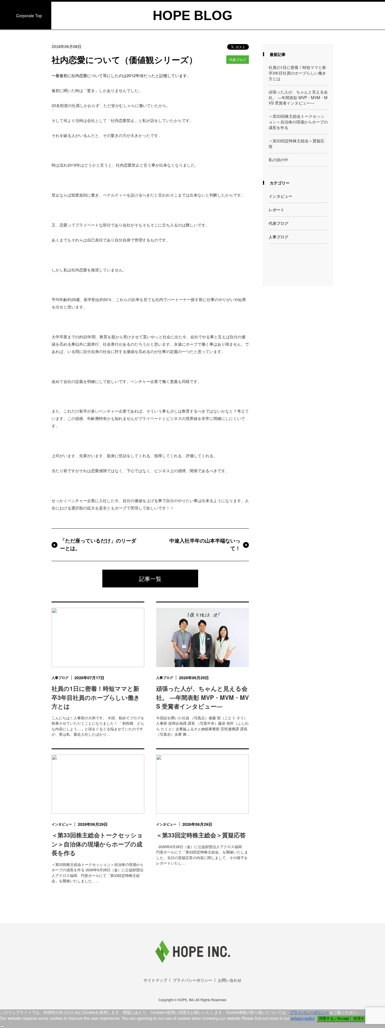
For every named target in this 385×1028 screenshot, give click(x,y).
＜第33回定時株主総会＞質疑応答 (296, 143)
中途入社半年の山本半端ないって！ (204, 544)
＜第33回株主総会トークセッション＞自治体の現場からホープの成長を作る (298, 122)
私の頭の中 (278, 159)
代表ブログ (237, 59)
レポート (276, 209)
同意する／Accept (334, 1018)
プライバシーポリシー (192, 980)
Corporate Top (29, 15)
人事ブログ (278, 236)
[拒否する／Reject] (2, 1026)
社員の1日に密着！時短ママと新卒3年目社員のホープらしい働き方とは (297, 73)
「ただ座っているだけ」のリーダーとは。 (98, 544)
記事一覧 (150, 578)
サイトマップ (155, 980)
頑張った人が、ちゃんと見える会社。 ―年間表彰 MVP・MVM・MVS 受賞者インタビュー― (298, 97)
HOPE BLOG (193, 15)
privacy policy (303, 1018)
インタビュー (280, 196)
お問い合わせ (230, 980)
